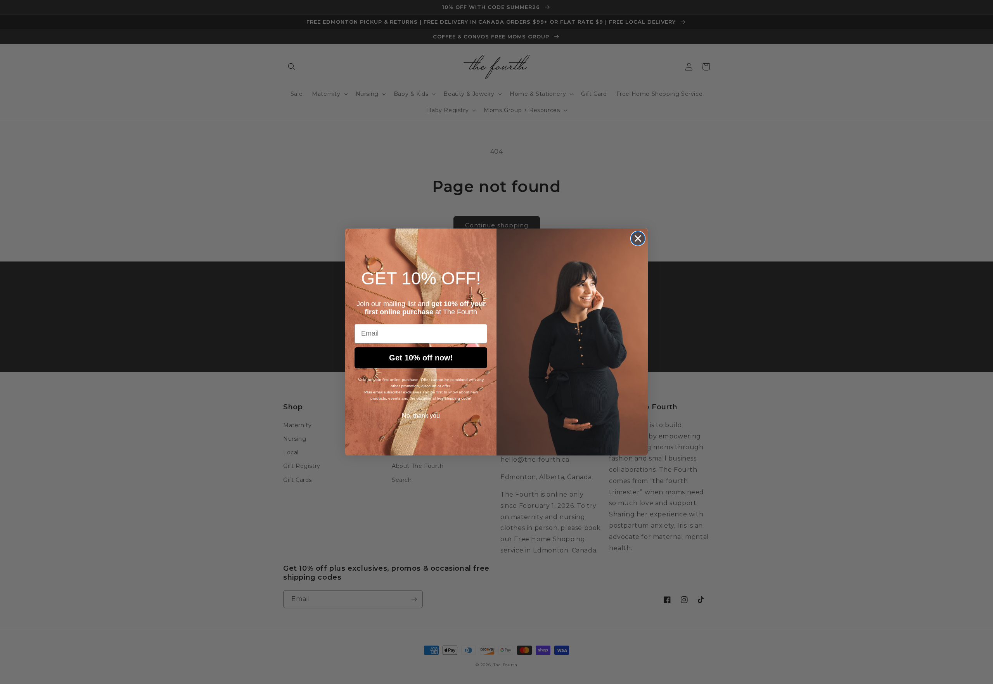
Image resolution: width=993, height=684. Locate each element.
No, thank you (421, 415)
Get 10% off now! (421, 357)
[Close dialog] (638, 238)
